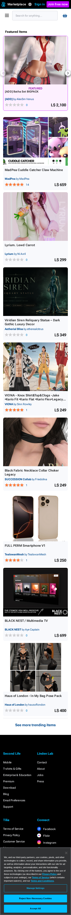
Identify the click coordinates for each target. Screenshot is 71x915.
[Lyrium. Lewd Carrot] (35, 216)
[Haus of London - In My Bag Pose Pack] (35, 667)
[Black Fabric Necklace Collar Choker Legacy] (35, 442)
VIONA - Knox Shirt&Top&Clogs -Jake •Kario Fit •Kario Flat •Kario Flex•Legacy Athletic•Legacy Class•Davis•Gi (34, 399)
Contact (42, 762)
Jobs (40, 775)
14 (27, 184)
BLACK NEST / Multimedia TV (26, 621)
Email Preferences (14, 800)
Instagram (49, 842)
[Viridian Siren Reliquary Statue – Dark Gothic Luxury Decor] (35, 291)
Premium (8, 781)
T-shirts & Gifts (12, 768)
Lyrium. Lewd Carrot (20, 245)
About (41, 768)
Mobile (7, 762)
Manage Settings (35, 888)
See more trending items (35, 725)
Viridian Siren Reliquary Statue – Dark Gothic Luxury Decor (32, 322)
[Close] (66, 853)
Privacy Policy (11, 835)
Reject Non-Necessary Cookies (35, 898)
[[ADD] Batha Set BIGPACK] (35, 60)
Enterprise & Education (17, 775)
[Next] (68, 73)
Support (8, 806)
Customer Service (14, 841)
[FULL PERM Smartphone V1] (35, 517)
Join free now (58, 4)
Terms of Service (13, 828)
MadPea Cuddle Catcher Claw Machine (34, 170)
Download (9, 787)
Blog (6, 794)
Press (40, 781)
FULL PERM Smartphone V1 (25, 545)
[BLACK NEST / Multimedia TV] (35, 592)
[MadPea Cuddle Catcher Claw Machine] (35, 141)
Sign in (40, 4)
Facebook (49, 829)
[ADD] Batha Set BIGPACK (21, 91)
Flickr (46, 835)
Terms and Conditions (42, 881)
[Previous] (3, 73)
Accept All (35, 908)
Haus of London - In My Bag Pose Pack (33, 696)
